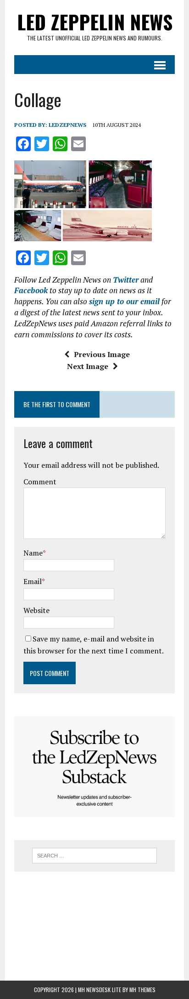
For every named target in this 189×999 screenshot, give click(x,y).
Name (33, 553)
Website (36, 610)
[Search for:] (94, 855)
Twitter (126, 279)
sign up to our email (124, 301)
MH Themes (142, 989)
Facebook (31, 290)
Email (32, 581)
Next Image (87, 366)
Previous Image (102, 354)
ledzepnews (67, 124)
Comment (39, 482)
